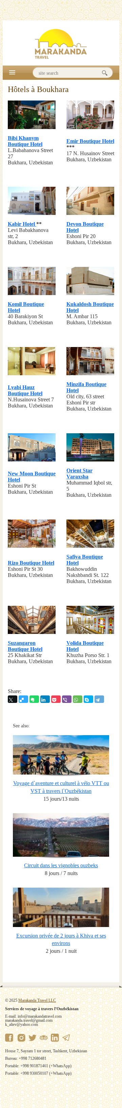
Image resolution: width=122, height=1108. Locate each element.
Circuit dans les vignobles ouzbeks (61, 865)
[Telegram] (99, 699)
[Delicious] (23, 699)
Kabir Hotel (22, 224)
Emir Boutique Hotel (90, 141)
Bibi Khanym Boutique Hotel (25, 141)
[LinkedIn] (45, 699)
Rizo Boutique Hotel (31, 563)
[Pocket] (56, 699)
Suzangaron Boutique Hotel (25, 646)
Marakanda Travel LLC (37, 1000)
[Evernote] (34, 699)
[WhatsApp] (77, 699)
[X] (12, 699)
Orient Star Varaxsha (79, 473)
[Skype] (88, 699)
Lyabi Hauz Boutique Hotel (25, 390)
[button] (12, 72)
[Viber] (67, 699)
